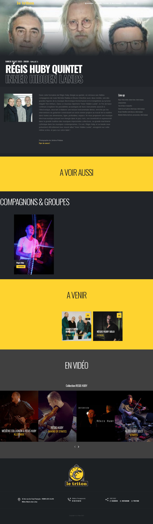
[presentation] (75, 447)
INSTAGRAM (125, 501)
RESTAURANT (116, 3)
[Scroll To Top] (149, 521)
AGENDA (89, 3)
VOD (107, 3)
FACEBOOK (114, 501)
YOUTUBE (136, 501)
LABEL (99, 3)
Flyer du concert (44, 143)
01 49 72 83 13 (76, 501)
